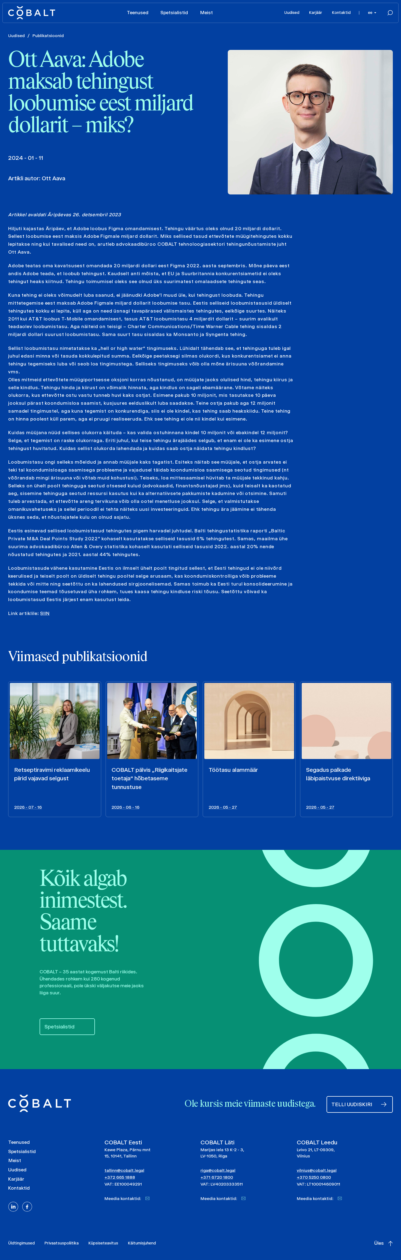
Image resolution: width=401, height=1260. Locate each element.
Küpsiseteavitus (103, 1243)
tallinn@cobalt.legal (124, 1170)
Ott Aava (53, 178)
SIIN (45, 613)
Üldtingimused (21, 1243)
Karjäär (315, 12)
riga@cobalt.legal (217, 1170)
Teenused (137, 12)
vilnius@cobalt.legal (317, 1170)
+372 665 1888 (119, 1177)
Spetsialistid (174, 12)
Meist (206, 12)
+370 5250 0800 (314, 1177)
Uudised (291, 12)
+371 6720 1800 (216, 1177)
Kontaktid (341, 12)
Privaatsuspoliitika (61, 1243)
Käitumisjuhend (142, 1243)
